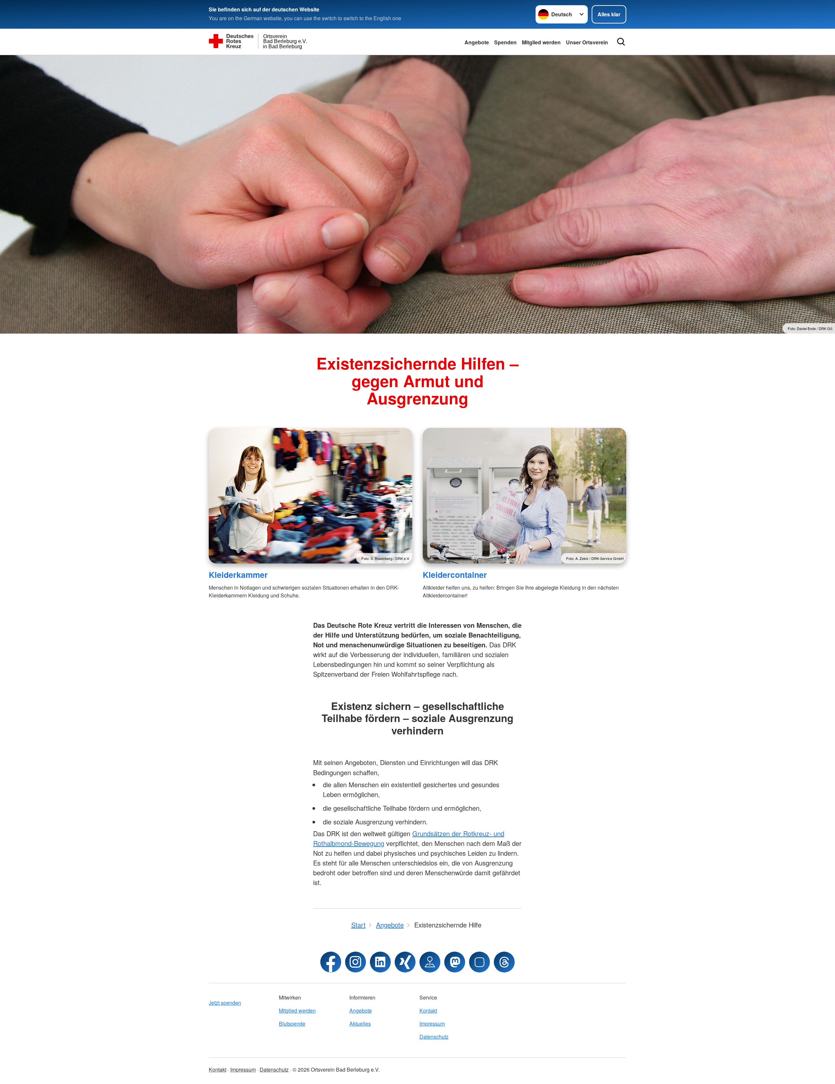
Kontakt (428, 1010)
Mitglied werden (541, 42)
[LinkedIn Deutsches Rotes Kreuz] (380, 962)
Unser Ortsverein (587, 42)
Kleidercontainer (455, 574)
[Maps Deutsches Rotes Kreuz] (429, 962)
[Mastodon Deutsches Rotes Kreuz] (454, 962)
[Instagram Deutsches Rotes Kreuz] (355, 962)
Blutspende (292, 1023)
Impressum (432, 1023)
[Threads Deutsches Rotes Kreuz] (504, 962)
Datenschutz (433, 1036)
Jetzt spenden (225, 1002)
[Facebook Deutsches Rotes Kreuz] (330, 962)
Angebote (476, 42)
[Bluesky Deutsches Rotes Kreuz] (479, 962)
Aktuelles (360, 1023)
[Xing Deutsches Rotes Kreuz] (405, 962)
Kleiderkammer (238, 574)
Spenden (505, 42)
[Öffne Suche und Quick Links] (621, 42)
